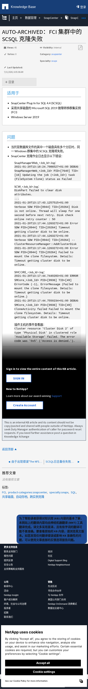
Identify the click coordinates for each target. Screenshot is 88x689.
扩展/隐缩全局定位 (83, 16)
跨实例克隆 (37, 497)
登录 (83, 7)
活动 (6, 591)
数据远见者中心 (56, 608)
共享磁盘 (8, 497)
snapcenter (56, 54)
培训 (50, 551)
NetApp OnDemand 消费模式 (62, 604)
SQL (73, 492)
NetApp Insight (11, 595)
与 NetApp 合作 (55, 595)
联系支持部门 (10, 551)
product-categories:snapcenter (27, 492)
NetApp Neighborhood (59, 564)
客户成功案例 (10, 599)
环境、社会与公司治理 (15, 604)
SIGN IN (18, 378)
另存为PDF (80, 47)
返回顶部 (8, 449)
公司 (6, 582)
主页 (15, 18)
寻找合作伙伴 (54, 591)
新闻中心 (8, 586)
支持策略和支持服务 (14, 569)
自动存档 (21, 497)
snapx (54, 60)
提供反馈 (8, 560)
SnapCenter (51, 18)
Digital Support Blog (57, 560)
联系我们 (8, 617)
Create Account (24, 405)
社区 (50, 556)
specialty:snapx (58, 492)
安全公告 (8, 564)
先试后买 (52, 586)
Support (57, 396)
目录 (11, 82)
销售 (50, 582)
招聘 (6, 612)
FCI (4, 492)
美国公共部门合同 (57, 599)
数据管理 (31, 18)
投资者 (7, 608)
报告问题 (8, 556)
